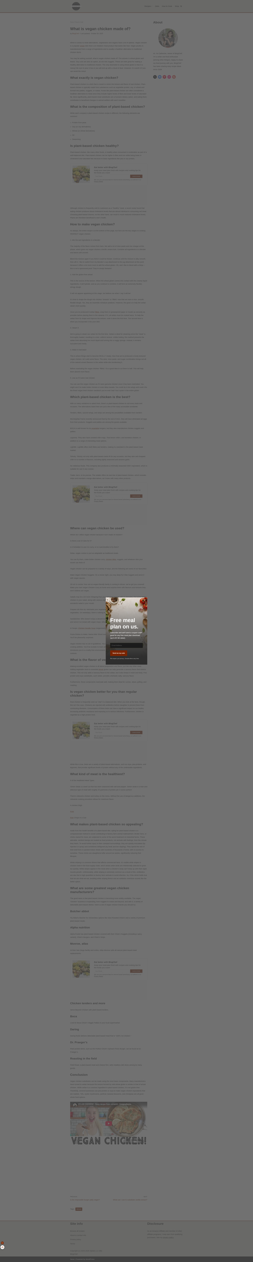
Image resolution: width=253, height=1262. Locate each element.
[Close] (144, 600)
